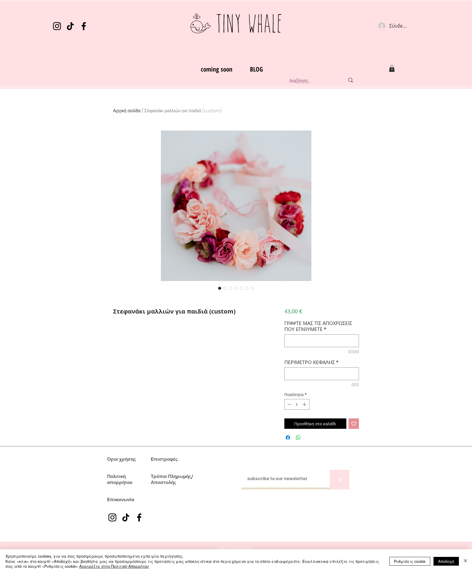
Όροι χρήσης (121, 459)
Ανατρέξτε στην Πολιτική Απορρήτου (114, 566)
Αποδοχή (446, 561)
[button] (392, 68)
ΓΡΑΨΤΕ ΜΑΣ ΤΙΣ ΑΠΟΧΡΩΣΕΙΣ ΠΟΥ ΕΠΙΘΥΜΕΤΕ (318, 326)
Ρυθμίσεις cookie (410, 561)
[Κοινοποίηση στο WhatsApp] (298, 437)
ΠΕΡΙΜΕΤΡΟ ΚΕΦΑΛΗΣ (311, 362)
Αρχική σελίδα (126, 111)
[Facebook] (83, 26)
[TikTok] (70, 26)
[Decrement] (289, 404)
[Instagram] (57, 26)
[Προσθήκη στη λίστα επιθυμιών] (354, 423)
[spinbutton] (296, 404)
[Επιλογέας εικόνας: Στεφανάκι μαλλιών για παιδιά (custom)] (219, 288)
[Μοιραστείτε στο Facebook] (288, 437)
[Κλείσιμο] (465, 561)
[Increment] (305, 404)
